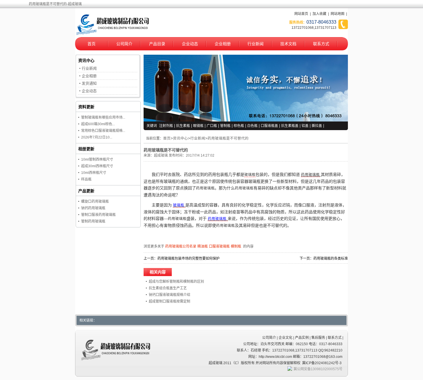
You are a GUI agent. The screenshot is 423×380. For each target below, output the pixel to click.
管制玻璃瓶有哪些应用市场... (103, 117)
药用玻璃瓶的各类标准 (330, 258)
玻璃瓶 (250, 175)
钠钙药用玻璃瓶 (93, 208)
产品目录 (157, 43)
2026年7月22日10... (96, 137)
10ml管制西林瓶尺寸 (97, 159)
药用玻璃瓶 (310, 175)
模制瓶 (236, 246)
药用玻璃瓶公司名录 (180, 246)
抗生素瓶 (183, 126)
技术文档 (288, 43)
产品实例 (302, 338)
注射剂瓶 (166, 126)
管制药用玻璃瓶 (93, 221)
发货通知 (89, 83)
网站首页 (301, 14)
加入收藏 (319, 14)
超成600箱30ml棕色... (98, 124)
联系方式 (321, 43)
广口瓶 (212, 126)
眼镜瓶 (198, 126)
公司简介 (124, 43)
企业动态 (190, 43)
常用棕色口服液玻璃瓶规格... (103, 131)
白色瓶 (252, 126)
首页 (91, 43)
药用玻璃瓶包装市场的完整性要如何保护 (188, 258)
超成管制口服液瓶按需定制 (169, 301)
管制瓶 (225, 126)
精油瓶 (202, 246)
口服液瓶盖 (269, 126)
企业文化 (285, 338)
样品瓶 (86, 179)
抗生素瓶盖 (289, 126)
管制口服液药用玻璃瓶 (98, 215)
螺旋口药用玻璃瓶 (95, 202)
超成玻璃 (161, 155)
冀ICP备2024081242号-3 (322, 363)
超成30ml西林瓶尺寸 (97, 166)
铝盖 (305, 126)
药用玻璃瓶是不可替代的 (228, 138)
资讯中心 (180, 138)
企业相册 (223, 43)
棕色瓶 (239, 126)
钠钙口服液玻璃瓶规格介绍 (169, 295)
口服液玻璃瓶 (219, 246)
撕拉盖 (317, 126)
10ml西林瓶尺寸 (93, 173)
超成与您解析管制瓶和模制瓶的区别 (176, 282)
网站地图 (337, 14)
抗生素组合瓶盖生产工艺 (168, 288)
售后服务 (318, 338)
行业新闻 (255, 43)
